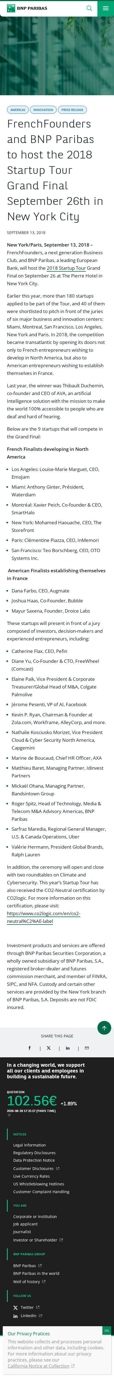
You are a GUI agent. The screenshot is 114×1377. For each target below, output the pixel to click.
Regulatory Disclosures (34, 1152)
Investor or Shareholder (35, 1240)
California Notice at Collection (38, 1366)
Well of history (27, 1281)
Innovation (43, 110)
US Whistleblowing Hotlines (38, 1184)
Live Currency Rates (31, 1176)
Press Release (72, 110)
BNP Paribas (25, 1265)
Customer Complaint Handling (41, 1191)
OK (107, 1330)
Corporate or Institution (35, 1216)
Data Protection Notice (34, 1160)
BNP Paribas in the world (36, 1273)
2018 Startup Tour (66, 268)
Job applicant (25, 1224)
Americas (18, 110)
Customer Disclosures (34, 1168)
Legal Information (29, 1145)
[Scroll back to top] (104, 1028)
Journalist (22, 1231)
